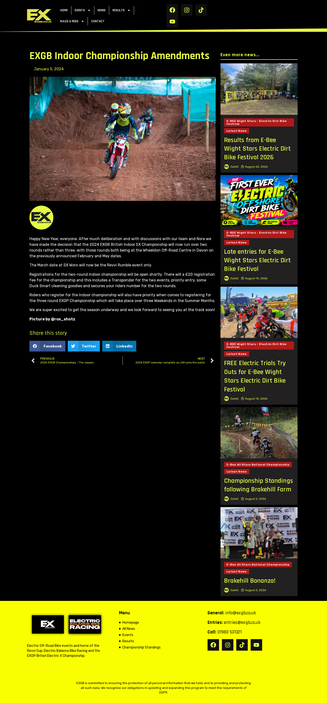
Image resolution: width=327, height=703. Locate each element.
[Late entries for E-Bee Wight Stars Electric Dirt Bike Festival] (259, 200)
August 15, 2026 (256, 278)
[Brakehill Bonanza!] (259, 533)
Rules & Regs (69, 21)
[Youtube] (172, 21)
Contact (98, 21)
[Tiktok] (201, 10)
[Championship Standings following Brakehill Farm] (259, 432)
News (102, 10)
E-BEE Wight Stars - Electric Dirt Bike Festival (256, 122)
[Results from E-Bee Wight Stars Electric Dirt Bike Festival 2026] (259, 89)
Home (64, 10)
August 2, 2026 (255, 498)
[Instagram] (186, 10)
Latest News (236, 130)
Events (80, 10)
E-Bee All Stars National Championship (257, 464)
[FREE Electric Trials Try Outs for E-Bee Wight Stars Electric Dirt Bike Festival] (259, 312)
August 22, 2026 (256, 166)
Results (119, 10)
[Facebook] (172, 10)
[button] (47, 346)
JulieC (234, 166)
